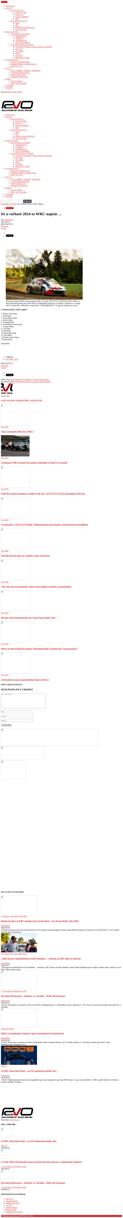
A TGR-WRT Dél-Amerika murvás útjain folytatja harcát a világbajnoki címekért (41, 1162)
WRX (17, 53)
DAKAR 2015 (21, 30)
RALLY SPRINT (22, 17)
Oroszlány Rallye (7, 1029)
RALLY (9, 8)
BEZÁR (4, 2)
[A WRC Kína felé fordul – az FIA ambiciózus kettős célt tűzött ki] (19, 1064)
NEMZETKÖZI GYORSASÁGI (23, 64)
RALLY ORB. (21, 12)
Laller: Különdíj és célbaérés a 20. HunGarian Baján (29, 380)
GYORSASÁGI (12, 60)
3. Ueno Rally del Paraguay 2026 (13, 991)
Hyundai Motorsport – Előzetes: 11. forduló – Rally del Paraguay (33, 996)
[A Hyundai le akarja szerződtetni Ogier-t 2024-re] (15, 673)
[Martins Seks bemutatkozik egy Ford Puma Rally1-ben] (15, 611)
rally (9, 1199)
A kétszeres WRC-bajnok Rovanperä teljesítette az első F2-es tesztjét (34, 462)
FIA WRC (10, 208)
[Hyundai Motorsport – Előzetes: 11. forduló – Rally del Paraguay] (19, 989)
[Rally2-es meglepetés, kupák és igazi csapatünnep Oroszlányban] (19, 1027)
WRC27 (4, 1066)
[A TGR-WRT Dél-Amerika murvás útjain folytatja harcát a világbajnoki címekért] (7, 1157)
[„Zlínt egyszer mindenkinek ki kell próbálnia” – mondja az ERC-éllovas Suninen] (19, 952)
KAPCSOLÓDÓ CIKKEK (12, 400)
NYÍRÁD (19, 38)
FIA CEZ (19, 49)
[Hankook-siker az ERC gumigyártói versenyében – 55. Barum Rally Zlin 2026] (19, 914)
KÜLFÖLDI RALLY (19, 21)
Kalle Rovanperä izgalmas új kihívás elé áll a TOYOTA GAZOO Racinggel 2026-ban (43, 493)
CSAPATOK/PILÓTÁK (20, 73)
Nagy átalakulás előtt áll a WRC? (17, 431)
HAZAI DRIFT (17, 81)
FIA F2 (8, 68)
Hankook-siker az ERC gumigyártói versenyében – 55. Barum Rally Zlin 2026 (39, 921)
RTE (17, 19)
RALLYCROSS (12, 32)
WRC (17, 23)
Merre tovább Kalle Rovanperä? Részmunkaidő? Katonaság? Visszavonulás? (39, 648)
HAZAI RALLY (17, 10)
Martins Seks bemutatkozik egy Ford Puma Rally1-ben (28, 617)
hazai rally (11, 1201)
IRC (17, 25)
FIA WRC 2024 (12, 359)
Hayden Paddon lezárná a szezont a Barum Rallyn (32, 382)
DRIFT (8, 79)
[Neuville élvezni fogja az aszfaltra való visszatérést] (15, 549)
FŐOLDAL (10, 6)
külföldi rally (12, 1203)
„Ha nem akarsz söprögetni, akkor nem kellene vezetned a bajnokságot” (36, 586)
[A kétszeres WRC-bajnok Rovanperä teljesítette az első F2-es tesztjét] (15, 456)
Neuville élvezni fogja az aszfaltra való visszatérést (25, 555)
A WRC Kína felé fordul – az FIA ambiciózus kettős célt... (29, 1071)
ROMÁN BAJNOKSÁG (25, 28)
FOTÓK (9, 88)
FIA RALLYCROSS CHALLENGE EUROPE (33, 47)
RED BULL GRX (22, 58)
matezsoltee (8, 220)
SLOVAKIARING (22, 43)
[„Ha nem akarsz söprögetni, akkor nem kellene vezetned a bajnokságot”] (15, 580)
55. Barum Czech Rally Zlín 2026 (14, 916)
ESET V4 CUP (16, 66)
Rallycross (11, 1210)
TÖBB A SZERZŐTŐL (33, 400)
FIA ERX (19, 56)
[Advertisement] (29, 96)
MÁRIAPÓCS (21, 36)
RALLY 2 (19, 15)
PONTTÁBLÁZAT (18, 75)
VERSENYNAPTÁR (19, 77)
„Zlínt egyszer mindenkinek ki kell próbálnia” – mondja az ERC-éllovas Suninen (41, 958)
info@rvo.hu (14, 1120)
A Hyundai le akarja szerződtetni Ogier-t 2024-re (25, 679)
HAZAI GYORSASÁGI (20, 62)
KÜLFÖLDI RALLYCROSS (22, 45)
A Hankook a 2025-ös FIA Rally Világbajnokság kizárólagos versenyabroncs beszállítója (44, 524)
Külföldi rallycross (14, 1212)
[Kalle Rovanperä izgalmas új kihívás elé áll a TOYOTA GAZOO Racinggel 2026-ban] (15, 487)
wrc (9, 1205)
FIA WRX (19, 51)
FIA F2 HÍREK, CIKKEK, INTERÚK (26, 71)
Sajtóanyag (11, 1208)
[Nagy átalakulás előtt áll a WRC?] (15, 425)
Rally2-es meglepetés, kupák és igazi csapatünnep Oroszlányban (32, 1033)
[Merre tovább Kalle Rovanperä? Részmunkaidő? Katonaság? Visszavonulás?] (15, 642)
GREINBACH (21, 40)
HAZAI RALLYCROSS (20, 34)
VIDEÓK (9, 86)
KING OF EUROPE (19, 83)
